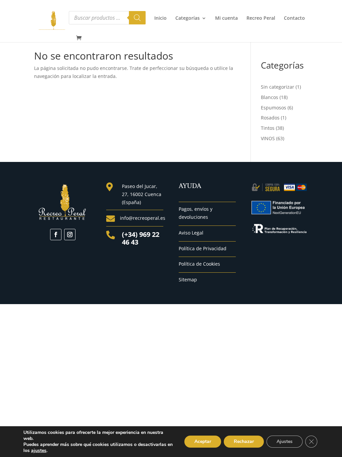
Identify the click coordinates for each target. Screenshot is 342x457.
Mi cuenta (226, 18)
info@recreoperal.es (142, 218)
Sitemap (188, 279)
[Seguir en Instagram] (69, 234)
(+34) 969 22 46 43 (140, 238)
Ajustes (285, 441)
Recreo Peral (260, 18)
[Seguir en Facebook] (55, 234)
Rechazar (244, 441)
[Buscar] (137, 17)
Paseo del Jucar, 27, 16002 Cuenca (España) (141, 194)
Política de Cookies (199, 264)
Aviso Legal (191, 233)
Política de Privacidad (202, 248)
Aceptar (202, 441)
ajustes (38, 451)
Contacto (294, 18)
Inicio (160, 18)
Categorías (187, 18)
